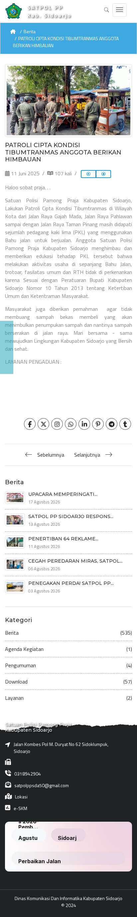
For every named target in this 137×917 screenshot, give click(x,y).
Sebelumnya (50, 455)
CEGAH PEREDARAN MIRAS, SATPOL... (75, 561)
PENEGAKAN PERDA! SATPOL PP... (71, 583)
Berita (30, 31)
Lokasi (21, 796)
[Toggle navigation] (119, 10)
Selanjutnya (87, 455)
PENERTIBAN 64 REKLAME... (63, 539)
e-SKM (20, 808)
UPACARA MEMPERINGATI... (62, 494)
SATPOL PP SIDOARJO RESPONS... (70, 516)
